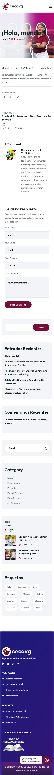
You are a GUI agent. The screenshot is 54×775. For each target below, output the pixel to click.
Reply (26, 191)
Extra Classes (13, 498)
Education (12, 488)
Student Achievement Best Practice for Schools (27, 117)
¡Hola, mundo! (18, 39)
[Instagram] (13, 663)
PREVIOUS (8, 112)
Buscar (41, 327)
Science (10, 600)
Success (11, 607)
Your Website (11, 257)
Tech (38, 607)
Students (39, 600)
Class (35, 587)
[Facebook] (3, 663)
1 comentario (45, 68)
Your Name (10, 227)
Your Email (10, 242)
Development (13, 483)
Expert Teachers (15, 493)
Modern (26, 594)
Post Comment (18, 304)
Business (11, 478)
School (40, 594)
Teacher (25, 607)
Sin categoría (11, 68)
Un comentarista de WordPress (21, 419)
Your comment (12, 273)
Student (24, 600)
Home (5, 39)
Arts (9, 587)
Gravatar (38, 187)
